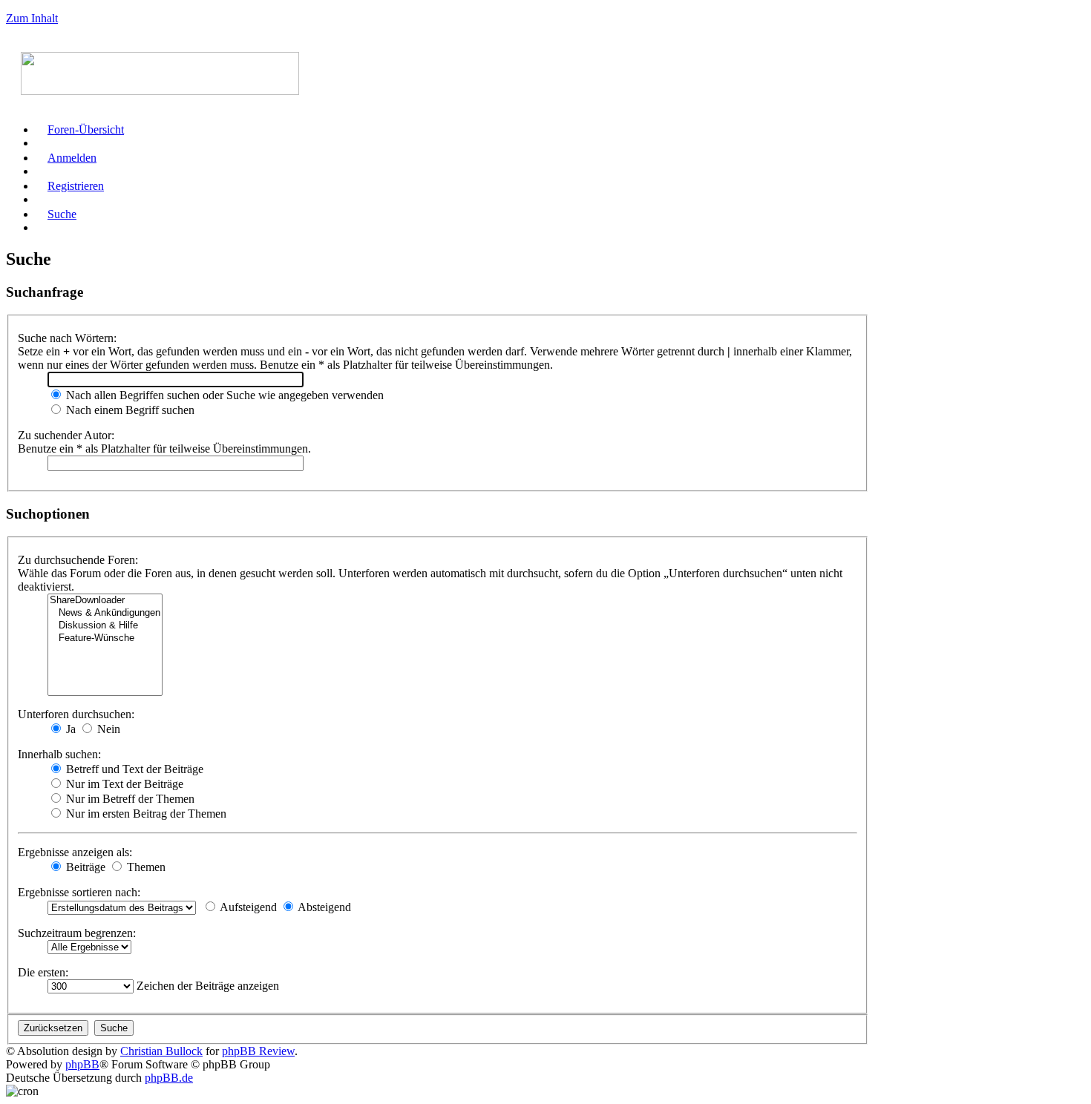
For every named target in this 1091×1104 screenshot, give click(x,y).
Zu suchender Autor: (66, 435)
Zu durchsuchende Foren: (78, 559)
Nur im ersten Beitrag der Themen (144, 813)
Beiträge (84, 867)
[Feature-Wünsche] (105, 638)
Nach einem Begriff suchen (128, 410)
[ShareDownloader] (105, 600)
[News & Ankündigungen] (105, 613)
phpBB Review (258, 1051)
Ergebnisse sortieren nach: (79, 892)
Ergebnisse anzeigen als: (75, 852)
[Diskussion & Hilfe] (105, 626)
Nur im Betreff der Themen (128, 798)
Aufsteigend (247, 907)
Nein (107, 729)
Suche (61, 214)
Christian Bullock (161, 1051)
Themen (145, 867)
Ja (69, 729)
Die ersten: (43, 972)
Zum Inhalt (32, 18)
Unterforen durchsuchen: (76, 714)
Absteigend (323, 907)
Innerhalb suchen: (59, 754)
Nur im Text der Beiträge (123, 784)
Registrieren (75, 186)
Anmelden (71, 157)
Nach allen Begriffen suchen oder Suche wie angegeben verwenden (223, 395)
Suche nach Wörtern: (67, 338)
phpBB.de (169, 1077)
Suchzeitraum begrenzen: (77, 933)
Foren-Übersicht (85, 129)
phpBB (82, 1064)
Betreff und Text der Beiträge (133, 769)
